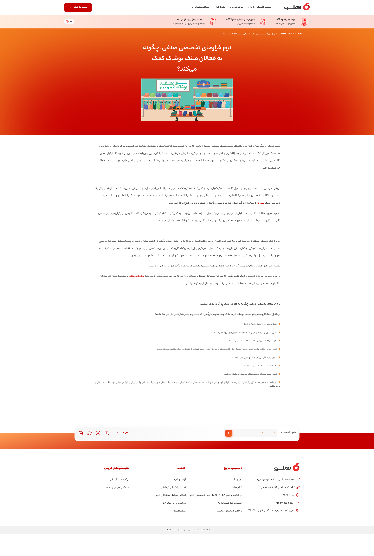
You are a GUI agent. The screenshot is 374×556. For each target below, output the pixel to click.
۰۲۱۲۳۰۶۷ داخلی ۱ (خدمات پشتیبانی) (276, 480)
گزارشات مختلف (136, 276)
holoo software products (291, 34)
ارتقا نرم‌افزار (180, 479)
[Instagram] (98, 433)
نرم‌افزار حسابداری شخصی (229, 511)
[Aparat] (89, 433)
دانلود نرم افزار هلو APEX (173, 503)
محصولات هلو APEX (260, 7)
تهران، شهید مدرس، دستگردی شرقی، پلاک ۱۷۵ (271, 510)
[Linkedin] (80, 433)
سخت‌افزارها (179, 511)
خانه (308, 34)
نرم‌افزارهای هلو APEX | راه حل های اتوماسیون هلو (216, 495)
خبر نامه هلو (288, 432)
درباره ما (238, 479)
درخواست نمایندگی (119, 479)
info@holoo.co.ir (285, 503)
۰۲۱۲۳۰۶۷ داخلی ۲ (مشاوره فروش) (277, 487)
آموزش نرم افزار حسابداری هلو (171, 495)
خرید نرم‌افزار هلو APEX (230, 503)
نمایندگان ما (237, 7)
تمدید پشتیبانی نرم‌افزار (174, 487)
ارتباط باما (220, 7)
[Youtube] (106, 433)
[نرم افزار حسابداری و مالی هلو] (297, 7)
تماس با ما (237, 487)
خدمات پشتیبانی (202, 7)
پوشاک (260, 203)
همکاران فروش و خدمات (116, 487)
